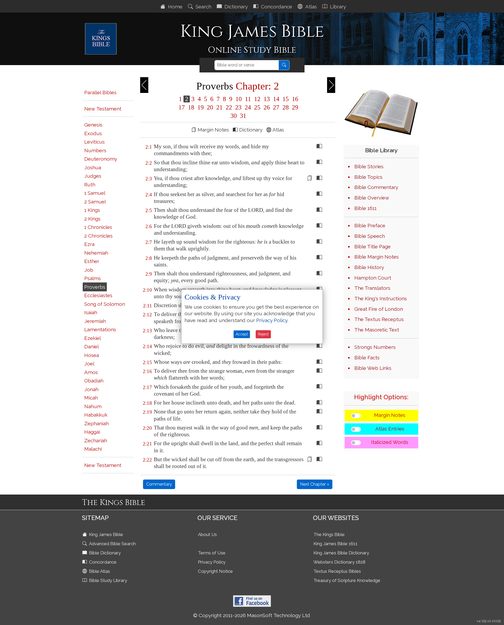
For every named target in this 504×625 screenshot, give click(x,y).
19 (200, 107)
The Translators (372, 288)
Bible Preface (369, 225)
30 (233, 115)
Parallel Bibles (100, 92)
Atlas (310, 6)
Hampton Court (372, 278)
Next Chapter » (314, 484)
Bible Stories (369, 166)
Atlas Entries (389, 429)
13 (266, 99)
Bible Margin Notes (376, 257)
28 (285, 107)
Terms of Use (211, 552)
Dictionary (235, 6)
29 (294, 107)
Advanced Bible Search (112, 543)
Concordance (275, 6)
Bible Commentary (376, 187)
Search (203, 6)
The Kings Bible (329, 534)
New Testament (102, 109)
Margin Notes (389, 415)
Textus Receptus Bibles (337, 571)
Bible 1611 (365, 208)
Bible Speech (369, 236)
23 (238, 107)
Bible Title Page (372, 246)
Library (337, 6)
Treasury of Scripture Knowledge (346, 580)
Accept (242, 334)
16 (294, 99)
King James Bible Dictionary (341, 552)
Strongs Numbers (375, 347)
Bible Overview (371, 198)
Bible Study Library (107, 580)
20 (210, 107)
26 (266, 107)
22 (229, 107)
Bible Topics (368, 177)
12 (257, 99)
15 (285, 99)
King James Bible (105, 534)
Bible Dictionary (104, 552)
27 (276, 107)
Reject (263, 334)
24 (248, 107)
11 (248, 99)
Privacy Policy (211, 562)
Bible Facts (367, 357)
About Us (207, 534)
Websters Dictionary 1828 (339, 562)
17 (181, 107)
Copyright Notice (215, 571)
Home (174, 6)
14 (276, 99)
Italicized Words (389, 442)
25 (257, 107)
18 (191, 107)
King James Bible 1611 (335, 543)
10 (238, 99)
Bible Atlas (99, 571)
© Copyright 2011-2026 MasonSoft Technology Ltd (251, 615)
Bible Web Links (372, 368)
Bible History (369, 267)
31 (242, 115)
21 (219, 107)
